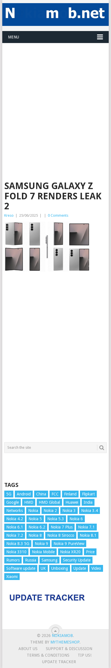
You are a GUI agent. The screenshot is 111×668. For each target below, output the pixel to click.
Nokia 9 (41, 543)
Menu (13, 37)
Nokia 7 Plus (62, 527)
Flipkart (88, 494)
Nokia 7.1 (86, 527)
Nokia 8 (35, 535)
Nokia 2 (50, 510)
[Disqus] (55, 359)
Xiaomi (12, 576)
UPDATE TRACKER (59, 661)
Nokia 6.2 (36, 527)
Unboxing (59, 568)
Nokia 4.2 (14, 519)
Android (24, 494)
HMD (28, 502)
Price (90, 552)
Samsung (49, 560)
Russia (30, 560)
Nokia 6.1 (14, 527)
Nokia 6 (76, 519)
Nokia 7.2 (14, 535)
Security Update (77, 560)
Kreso (9, 215)
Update (79, 568)
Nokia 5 (35, 519)
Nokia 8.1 (88, 535)
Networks (14, 510)
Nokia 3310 (16, 552)
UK (43, 568)
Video (96, 568)
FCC (55, 494)
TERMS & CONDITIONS (48, 655)
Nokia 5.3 (55, 519)
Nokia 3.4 (89, 510)
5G (8, 494)
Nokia (33, 510)
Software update (20, 568)
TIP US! (84, 655)
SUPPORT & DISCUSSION (69, 648)
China (41, 494)
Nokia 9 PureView (69, 543)
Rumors (13, 560)
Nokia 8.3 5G (17, 543)
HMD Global (49, 502)
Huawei (71, 502)
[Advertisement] (55, 98)
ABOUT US (28, 648)
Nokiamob (62, 635)
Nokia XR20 (70, 552)
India (88, 502)
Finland (70, 494)
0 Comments (58, 215)
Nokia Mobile (43, 552)
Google (12, 502)
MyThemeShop (64, 642)
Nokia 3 (69, 510)
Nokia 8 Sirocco (60, 535)
